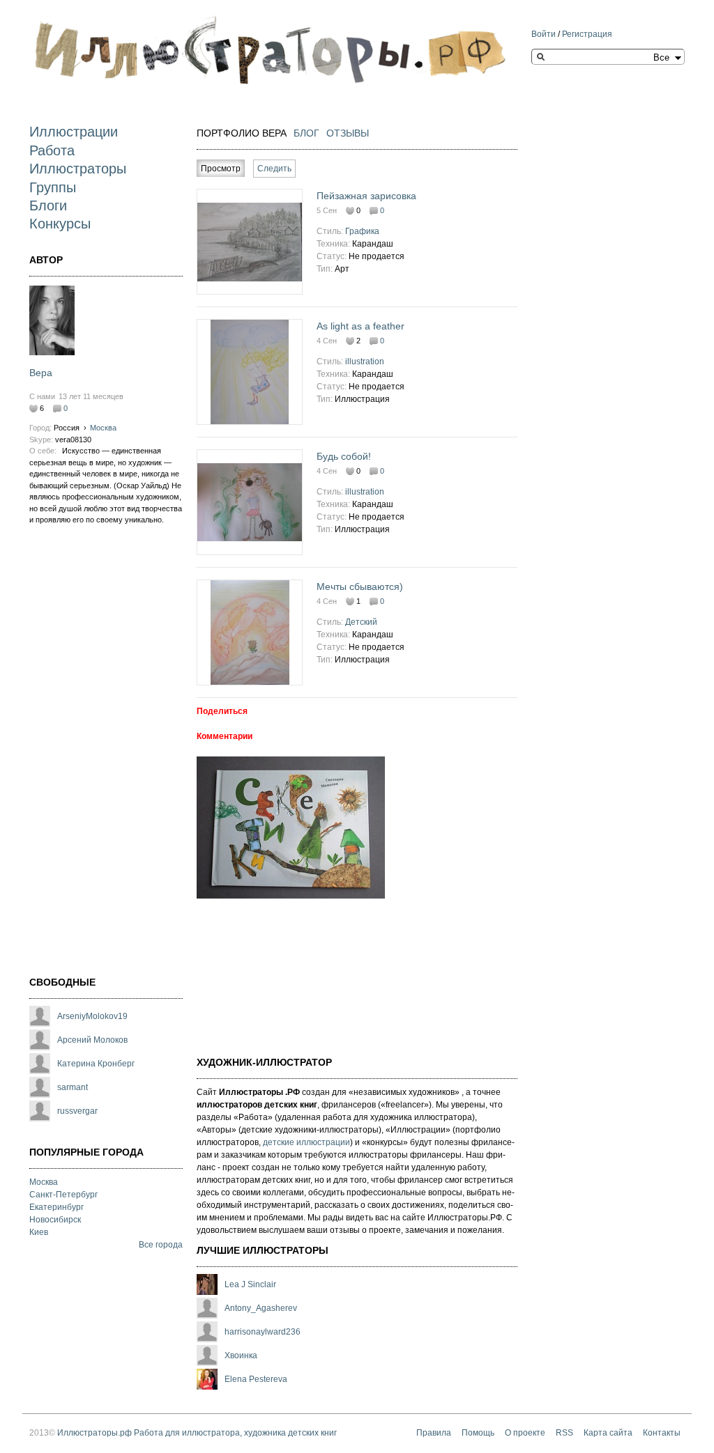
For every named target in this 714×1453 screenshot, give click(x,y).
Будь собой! (344, 456)
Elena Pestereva (256, 1379)
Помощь (478, 1433)
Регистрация (587, 34)
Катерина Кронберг (96, 1064)
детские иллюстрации (306, 1142)
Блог (306, 133)
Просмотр (223, 168)
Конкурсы (60, 223)
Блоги (48, 205)
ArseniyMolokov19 (92, 1016)
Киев (38, 1232)
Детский (361, 622)
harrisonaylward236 (263, 1332)
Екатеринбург (56, 1207)
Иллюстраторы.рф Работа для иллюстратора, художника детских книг (197, 1433)
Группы (52, 187)
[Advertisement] (85, 756)
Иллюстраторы (77, 168)
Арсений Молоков (92, 1040)
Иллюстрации (73, 131)
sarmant (72, 1087)
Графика (362, 231)
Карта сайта (608, 1433)
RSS (564, 1433)
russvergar (77, 1111)
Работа (52, 150)
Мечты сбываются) (360, 586)
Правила (433, 1433)
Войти (543, 34)
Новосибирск (55, 1220)
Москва (103, 428)
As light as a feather (360, 326)
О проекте (525, 1433)
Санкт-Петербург (63, 1194)
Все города (161, 1245)
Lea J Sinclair (250, 1284)
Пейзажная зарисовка (366, 195)
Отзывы (347, 133)
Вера (40, 372)
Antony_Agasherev (261, 1308)
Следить (274, 168)
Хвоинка (241, 1355)
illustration (364, 361)
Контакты (662, 1433)
